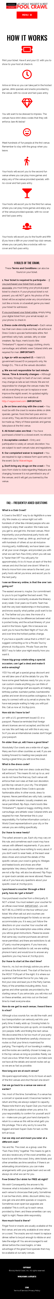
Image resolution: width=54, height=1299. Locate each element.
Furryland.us (28, 1281)
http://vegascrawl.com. (14, 401)
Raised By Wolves (39, 1280)
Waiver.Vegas (25, 460)
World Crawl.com (24, 1280)
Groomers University (42, 1281)
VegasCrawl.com (9, 1280)
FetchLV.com (17, 1281)
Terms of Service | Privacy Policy (27, 1291)
